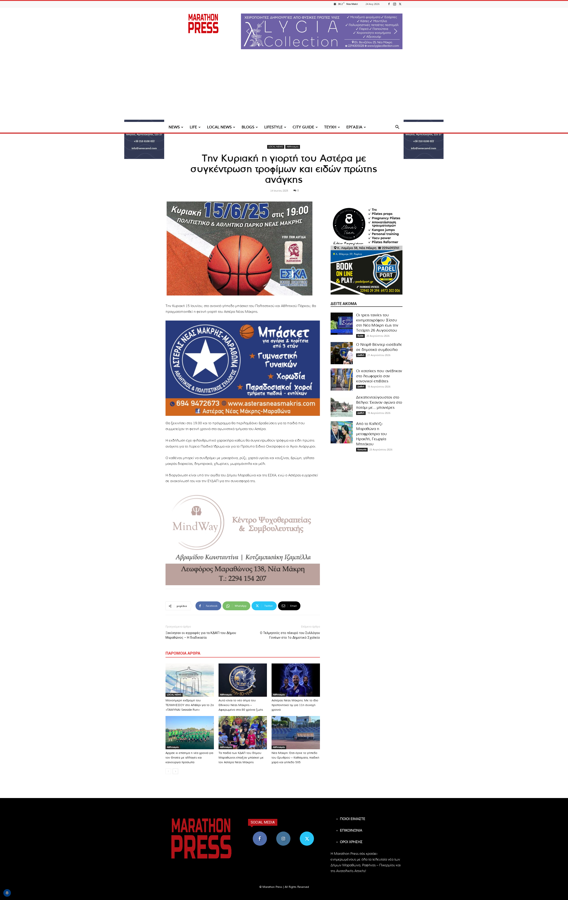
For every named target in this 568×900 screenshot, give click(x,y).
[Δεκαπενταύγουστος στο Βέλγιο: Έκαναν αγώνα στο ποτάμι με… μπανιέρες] (342, 406)
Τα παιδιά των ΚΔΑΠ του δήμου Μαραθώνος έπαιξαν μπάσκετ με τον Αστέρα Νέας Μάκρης (241, 758)
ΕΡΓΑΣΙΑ (354, 127)
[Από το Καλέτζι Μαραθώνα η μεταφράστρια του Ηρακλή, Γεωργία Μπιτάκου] (342, 432)
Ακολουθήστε (283, 833)
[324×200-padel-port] (366, 272)
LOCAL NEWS (219, 127)
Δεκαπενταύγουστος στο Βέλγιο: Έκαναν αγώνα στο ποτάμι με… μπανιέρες (379, 402)
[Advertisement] (284, 89)
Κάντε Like (260, 833)
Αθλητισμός (293, 147)
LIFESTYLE (273, 127)
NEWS (174, 127)
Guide (360, 336)
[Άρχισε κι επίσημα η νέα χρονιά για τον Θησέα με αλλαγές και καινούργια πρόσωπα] (190, 732)
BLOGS (248, 127)
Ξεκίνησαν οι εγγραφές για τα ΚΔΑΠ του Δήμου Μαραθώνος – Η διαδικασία (201, 635)
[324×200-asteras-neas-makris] (243, 368)
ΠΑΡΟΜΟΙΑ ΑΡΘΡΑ (183, 653)
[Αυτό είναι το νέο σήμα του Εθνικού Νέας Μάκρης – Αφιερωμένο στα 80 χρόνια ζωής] (243, 680)
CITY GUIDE (303, 127)
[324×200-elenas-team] (366, 228)
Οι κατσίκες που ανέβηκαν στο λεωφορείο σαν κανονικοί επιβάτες (379, 376)
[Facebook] (389, 4)
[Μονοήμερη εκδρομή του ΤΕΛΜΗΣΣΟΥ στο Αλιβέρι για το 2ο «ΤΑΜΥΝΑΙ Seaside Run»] (190, 680)
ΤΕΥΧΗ (330, 127)
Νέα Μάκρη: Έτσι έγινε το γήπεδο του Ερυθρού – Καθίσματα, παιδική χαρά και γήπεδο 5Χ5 (295, 758)
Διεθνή (360, 355)
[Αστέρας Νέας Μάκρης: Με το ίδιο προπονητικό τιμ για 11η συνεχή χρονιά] (296, 680)
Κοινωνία (361, 449)
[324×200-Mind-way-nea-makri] (243, 537)
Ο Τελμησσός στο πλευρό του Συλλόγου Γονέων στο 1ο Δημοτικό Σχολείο (290, 635)
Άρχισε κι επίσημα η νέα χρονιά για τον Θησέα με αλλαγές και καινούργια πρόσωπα (189, 758)
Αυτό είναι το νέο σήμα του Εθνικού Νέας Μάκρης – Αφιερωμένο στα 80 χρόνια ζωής (241, 705)
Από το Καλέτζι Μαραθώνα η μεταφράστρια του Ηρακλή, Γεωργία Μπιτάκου (371, 434)
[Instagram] (394, 4)
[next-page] (175, 771)
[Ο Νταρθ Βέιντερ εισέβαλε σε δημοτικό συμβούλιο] (342, 353)
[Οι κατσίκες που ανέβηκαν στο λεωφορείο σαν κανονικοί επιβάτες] (342, 379)
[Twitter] (400, 4)
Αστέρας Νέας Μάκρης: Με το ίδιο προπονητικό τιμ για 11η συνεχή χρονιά (295, 705)
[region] (321, 31)
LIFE (193, 127)
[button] (321, 31)
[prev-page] (168, 771)
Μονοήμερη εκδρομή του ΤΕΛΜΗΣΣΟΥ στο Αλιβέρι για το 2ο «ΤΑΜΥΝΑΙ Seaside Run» (190, 705)
